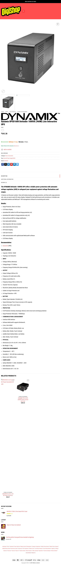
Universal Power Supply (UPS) (9, 158)
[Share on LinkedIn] (14, 164)
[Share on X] (5, 164)
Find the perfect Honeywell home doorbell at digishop (20, 537)
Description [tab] (4, 176)
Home (2, 111)
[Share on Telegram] (17, 164)
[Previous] (4, 58)
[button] (23, 11)
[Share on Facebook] (2, 164)
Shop (6, 111)
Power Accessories (22, 111)
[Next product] (2, 130)
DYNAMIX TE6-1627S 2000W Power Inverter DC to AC (23, 399)
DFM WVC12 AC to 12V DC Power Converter (7, 494)
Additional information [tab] (7, 179)
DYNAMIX (6, 160)
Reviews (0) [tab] (4, 182)
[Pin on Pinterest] (11, 164)
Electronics (12, 111)
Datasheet (5, 246)
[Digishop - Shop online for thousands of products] (11, 11)
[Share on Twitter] (8, 164)
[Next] (56, 58)
